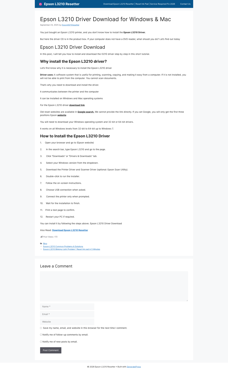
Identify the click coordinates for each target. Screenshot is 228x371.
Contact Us (185, 4)
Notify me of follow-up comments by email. (65, 334)
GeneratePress (134, 366)
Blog (45, 243)
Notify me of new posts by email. (59, 341)
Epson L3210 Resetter (61, 4)
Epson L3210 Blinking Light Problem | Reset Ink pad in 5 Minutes (71, 249)
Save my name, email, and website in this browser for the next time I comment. (85, 328)
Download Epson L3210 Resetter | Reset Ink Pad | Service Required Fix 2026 (139, 4)
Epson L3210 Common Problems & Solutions (63, 246)
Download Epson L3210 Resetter (70, 230)
